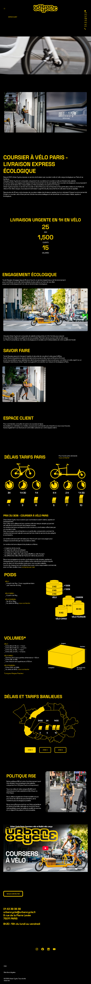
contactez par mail (27, 567)
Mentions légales (9, 972)
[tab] (30, 750)
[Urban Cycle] (45, 8)
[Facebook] (42, 949)
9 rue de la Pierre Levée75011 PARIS (17, 917)
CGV (5, 966)
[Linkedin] (48, 949)
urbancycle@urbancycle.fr (85, 19)
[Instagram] (37, 949)
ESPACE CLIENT (12, 17)
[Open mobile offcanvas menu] (4, 9)
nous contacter (64, 458)
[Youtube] (54, 949)
